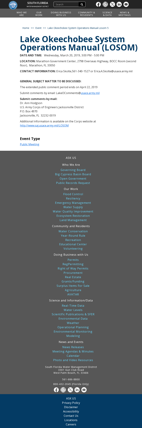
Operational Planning (73, 327)
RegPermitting (73, 264)
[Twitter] (113, 4)
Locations (70, 420)
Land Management (73, 220)
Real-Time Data (73, 306)
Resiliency (73, 198)
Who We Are (22, 14)
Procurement (73, 273)
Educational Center (73, 244)
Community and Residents (71, 226)
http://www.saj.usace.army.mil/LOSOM (44, 125)
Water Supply (73, 207)
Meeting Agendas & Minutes (73, 351)
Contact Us (71, 415)
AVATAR (73, 294)
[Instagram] (106, 4)
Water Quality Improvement (73, 211)
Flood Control (73, 194)
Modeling (73, 336)
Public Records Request (73, 183)
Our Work (39, 14)
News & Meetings (125, 14)
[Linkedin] (120, 4)
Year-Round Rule (73, 236)
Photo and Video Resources (73, 360)
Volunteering (73, 248)
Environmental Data (73, 318)
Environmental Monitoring (73, 331)
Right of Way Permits (73, 268)
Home (26, 28)
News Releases (73, 347)
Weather (73, 323)
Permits (73, 260)
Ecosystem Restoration (73, 216)
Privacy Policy (71, 402)
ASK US (71, 158)
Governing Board (73, 170)
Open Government (73, 178)
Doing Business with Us (61, 14)
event (38, 28)
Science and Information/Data (71, 300)
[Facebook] (99, 4)
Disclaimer (71, 407)
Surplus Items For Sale (73, 286)
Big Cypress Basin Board (73, 174)
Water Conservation (73, 231)
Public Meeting (29, 144)
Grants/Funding (73, 281)
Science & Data (107, 14)
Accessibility (71, 411)
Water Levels (73, 310)
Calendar (73, 356)
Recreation (73, 240)
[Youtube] (126, 4)
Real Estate (73, 277)
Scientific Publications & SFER (73, 314)
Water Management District (38, 6)
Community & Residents (86, 14)
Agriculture (73, 290)
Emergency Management (73, 203)
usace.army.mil (90, 93)
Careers (71, 424)
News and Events (71, 342)
